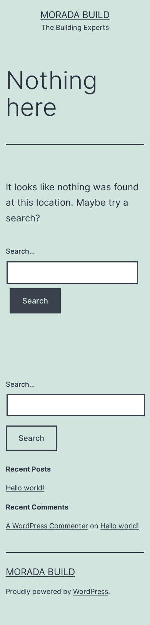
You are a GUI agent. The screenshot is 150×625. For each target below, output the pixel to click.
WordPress (90, 591)
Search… (20, 251)
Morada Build (75, 14)
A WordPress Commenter (47, 526)
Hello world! (25, 488)
